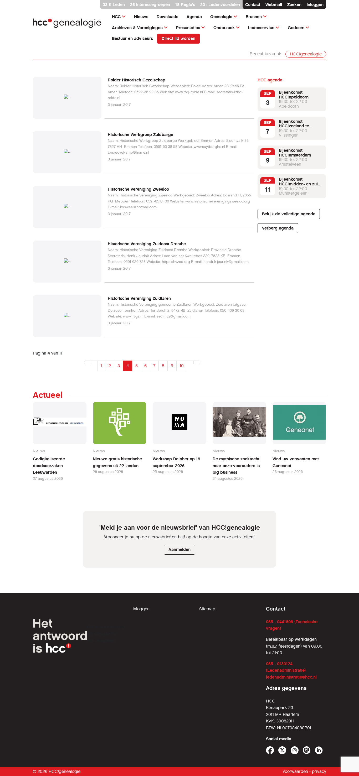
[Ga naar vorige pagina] (94, 362)
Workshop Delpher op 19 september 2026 (176, 462)
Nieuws (141, 16)
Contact (252, 4)
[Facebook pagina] (270, 750)
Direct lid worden (178, 38)
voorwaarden (295, 771)
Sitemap (207, 608)
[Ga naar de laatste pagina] (196, 362)
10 (182, 365)
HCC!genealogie (306, 53)
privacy (319, 771)
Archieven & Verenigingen (137, 27)
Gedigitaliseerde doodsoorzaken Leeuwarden (49, 465)
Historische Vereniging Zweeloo (138, 189)
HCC (116, 16)
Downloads (167, 16)
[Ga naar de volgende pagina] (190, 362)
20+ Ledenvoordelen (220, 4)
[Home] (67, 23)
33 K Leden (114, 4)
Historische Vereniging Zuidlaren (139, 298)
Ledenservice (261, 27)
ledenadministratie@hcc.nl (291, 677)
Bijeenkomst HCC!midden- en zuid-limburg (300, 184)
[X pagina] (282, 750)
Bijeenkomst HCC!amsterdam (295, 153)
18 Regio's (185, 4)
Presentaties (188, 27)
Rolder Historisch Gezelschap (136, 79)
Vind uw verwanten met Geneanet (296, 462)
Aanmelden (179, 549)
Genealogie (221, 16)
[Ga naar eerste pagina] (87, 362)
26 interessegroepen (150, 4)
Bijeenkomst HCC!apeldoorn (294, 95)
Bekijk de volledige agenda (288, 213)
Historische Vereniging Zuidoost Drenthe (147, 243)
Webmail (273, 4)
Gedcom (296, 27)
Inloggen (315, 4)
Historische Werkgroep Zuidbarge (140, 134)
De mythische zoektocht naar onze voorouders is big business (236, 465)
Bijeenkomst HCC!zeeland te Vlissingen (294, 126)
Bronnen (254, 16)
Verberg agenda (278, 228)
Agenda (194, 16)
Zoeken (294, 4)
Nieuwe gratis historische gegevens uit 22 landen (117, 462)
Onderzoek (224, 27)
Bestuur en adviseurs (132, 38)
